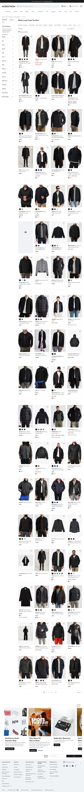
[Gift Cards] (64, 722)
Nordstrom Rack (53, 764)
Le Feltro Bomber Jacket (40, 539)
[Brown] (38, 466)
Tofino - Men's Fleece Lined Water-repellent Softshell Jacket (58, 394)
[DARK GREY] (55, 390)
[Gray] (73, 573)
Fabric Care (4, 80)
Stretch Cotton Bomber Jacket (73, 98)
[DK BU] (55, 59)
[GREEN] (38, 319)
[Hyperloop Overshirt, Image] (58, 560)
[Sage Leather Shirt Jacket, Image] (74, 453)
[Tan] (57, 209)
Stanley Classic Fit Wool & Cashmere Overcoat (25, 97)
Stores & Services (30, 762)
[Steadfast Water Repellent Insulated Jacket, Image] (74, 157)
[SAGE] (59, 573)
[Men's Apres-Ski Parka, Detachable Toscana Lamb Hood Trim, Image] (42, 633)
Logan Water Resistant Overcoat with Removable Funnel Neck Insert (25, 137)
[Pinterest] (67, 766)
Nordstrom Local (30, 781)
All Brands (16, 764)
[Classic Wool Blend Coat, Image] (74, 46)
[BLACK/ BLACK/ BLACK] (20, 429)
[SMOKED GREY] (71, 209)
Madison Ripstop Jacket (58, 96)
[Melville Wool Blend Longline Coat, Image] (74, 377)
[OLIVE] (57, 466)
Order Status (5, 767)
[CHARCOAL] (27, 59)
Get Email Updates (18, 774)
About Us (16, 762)
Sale (71, 11)
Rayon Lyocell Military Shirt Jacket (56, 212)
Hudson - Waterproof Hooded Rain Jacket (41, 174)
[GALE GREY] (73, 610)
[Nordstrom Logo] (8, 6)
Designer (53, 11)
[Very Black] (52, 502)
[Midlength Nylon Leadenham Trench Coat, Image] (58, 267)
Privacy (3, 790)
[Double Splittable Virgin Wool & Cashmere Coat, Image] (42, 341)
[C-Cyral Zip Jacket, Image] (42, 82)
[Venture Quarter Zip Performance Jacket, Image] (25, 525)
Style (3, 64)
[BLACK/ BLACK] (36, 319)
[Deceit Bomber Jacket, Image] (25, 377)
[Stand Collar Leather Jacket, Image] (25, 667)
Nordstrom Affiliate (54, 776)
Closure (4, 76)
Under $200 (31, 25)
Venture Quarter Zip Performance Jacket (25, 541)
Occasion (4, 72)
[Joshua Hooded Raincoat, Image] (58, 157)
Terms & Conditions (25, 790)
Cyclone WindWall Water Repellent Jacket (58, 137)
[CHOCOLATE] (22, 680)
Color (3, 44)
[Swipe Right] (78, 705)
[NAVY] (24, 59)
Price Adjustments (6, 776)
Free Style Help (29, 767)
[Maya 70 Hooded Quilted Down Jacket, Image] (42, 306)
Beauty (27, 11)
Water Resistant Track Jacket (57, 681)
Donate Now (33, 750)
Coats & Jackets (17, 17)
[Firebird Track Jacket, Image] (25, 489)
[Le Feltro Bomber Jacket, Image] (42, 525)
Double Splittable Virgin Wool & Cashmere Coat (40, 355)
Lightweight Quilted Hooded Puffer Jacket (57, 506)
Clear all (11, 19)
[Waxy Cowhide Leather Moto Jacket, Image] (74, 489)
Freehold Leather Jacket (40, 503)
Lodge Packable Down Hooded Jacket (24, 284)
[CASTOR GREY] (62, 573)
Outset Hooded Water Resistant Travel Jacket (74, 577)
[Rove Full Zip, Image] (25, 560)
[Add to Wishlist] (31, 36)
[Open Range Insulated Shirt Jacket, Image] (25, 306)
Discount (4, 84)
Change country (5, 786)
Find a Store (28, 764)
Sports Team (5, 92)
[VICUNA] (22, 59)
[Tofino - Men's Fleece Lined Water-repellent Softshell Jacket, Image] (58, 377)
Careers (15, 767)
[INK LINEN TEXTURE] (22, 539)
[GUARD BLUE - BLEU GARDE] (24, 280)
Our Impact (16, 769)
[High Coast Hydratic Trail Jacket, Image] (42, 597)
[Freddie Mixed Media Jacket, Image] (74, 267)
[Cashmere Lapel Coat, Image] (42, 560)
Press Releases (53, 769)
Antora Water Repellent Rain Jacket (41, 134)
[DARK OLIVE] (38, 170)
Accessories (40, 11)
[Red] (71, 539)
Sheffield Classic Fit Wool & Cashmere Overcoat (25, 63)
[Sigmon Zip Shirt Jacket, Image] (58, 46)
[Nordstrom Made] (15, 722)
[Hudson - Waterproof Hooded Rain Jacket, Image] (42, 157)
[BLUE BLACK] (38, 245)
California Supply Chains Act (36, 790)
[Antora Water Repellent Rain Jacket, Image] (42, 120)
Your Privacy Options (11, 790)
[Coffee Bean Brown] (55, 429)
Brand (3, 48)
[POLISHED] (38, 680)
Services (77, 11)
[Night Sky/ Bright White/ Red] (57, 502)
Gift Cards (57, 744)
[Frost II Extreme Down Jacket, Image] (74, 341)
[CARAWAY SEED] (22, 319)
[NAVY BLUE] (41, 680)
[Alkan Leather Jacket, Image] (25, 453)
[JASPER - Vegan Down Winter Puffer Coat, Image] (58, 453)
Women (15, 11)
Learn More (40, 750)
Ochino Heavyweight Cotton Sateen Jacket (74, 431)
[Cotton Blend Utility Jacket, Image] (58, 232)
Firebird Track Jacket (25, 502)
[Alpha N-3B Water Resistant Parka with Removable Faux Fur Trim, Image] (58, 597)
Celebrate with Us (48, 1)
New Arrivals (39, 25)
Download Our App (69, 762)
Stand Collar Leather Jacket (25, 683)
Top (80, 764)
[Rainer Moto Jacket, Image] (42, 453)
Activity (4, 88)
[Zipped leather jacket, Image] (58, 306)
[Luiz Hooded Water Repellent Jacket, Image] (74, 196)
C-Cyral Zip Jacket (41, 98)
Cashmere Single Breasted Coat (24, 170)
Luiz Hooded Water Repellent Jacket (74, 212)
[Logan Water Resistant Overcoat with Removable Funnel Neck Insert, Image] (25, 120)
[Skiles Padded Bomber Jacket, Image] (74, 120)
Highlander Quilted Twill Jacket (25, 212)
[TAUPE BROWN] (71, 280)
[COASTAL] (71, 59)
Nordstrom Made (9, 748)
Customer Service (6, 762)
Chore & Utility (57, 25)
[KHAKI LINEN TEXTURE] (24, 539)
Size (3, 40)
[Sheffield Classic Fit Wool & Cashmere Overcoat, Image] (25, 46)
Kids (47, 11)
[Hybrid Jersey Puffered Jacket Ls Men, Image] (74, 232)
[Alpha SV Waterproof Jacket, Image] (58, 633)
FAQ (3, 781)
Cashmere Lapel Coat (41, 573)
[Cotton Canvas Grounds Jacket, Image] (25, 341)
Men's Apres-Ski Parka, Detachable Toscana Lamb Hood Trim (41, 648)
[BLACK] (20, 59)
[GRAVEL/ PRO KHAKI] (38, 429)
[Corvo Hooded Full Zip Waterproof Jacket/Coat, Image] (74, 525)
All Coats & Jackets (22, 25)
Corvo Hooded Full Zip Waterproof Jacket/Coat (74, 541)
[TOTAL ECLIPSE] (71, 95)
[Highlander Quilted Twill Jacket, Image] (25, 196)
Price (3, 56)
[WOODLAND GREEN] (55, 133)
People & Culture (18, 772)
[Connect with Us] (75, 766)
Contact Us (4, 764)
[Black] (52, 209)
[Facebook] (73, 766)
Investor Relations (54, 767)
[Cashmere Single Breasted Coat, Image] (25, 157)
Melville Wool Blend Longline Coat (72, 392)
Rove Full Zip (25, 573)
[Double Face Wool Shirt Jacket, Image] (74, 306)
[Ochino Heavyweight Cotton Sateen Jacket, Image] (74, 416)
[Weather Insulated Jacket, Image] (58, 525)
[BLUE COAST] (71, 170)
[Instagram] (64, 766)
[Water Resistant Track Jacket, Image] (58, 667)
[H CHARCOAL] (73, 59)
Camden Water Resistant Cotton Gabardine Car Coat (25, 611)
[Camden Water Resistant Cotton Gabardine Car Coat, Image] (25, 597)
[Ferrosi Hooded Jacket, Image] (42, 416)
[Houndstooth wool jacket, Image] (42, 267)
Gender (3, 36)
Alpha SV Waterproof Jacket (56, 647)
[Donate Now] (39, 722)
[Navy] (55, 502)
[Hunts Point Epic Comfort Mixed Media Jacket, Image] (42, 667)
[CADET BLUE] (57, 573)
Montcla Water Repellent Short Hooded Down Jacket (24, 433)
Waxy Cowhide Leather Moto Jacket (74, 503)
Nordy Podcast (17, 777)
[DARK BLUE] (71, 133)
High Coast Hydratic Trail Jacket (40, 612)
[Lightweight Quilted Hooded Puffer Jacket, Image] (58, 489)
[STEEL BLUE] (57, 245)
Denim (70, 25)
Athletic (45, 25)
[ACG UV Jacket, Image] (42, 377)
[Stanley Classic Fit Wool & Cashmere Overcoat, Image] (25, 82)
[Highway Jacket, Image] (42, 196)
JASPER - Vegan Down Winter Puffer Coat (58, 470)
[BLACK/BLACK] (24, 429)
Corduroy (65, 25)
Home (60, 11)
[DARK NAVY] (41, 610)
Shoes (33, 11)
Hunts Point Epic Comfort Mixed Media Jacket (41, 684)
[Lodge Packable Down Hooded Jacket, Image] (25, 267)
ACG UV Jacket (40, 390)
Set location (5, 34)
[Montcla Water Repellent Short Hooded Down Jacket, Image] (25, 416)
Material (4, 60)
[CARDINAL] (43, 429)
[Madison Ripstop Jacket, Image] (58, 82)
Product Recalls (5, 783)
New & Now (8, 11)
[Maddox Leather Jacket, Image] (58, 416)
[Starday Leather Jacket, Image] (42, 46)
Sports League (5, 96)
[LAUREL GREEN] (38, 610)
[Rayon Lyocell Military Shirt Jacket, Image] (58, 196)
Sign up (74, 756)
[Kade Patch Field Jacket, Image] (74, 667)
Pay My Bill (40, 774)
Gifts (66, 11)
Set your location (24, 31)
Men (21, 11)
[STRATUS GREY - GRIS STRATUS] (22, 280)
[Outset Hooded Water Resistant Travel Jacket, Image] (74, 560)
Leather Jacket (74, 646)
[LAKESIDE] (71, 610)
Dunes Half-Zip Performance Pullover (74, 612)
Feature (4, 68)
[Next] (81, 25)
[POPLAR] (43, 680)
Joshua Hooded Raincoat (58, 170)
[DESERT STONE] (57, 133)
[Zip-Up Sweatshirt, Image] (58, 341)
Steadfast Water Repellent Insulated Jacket (74, 173)
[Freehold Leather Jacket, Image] (42, 489)
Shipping (4, 769)
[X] (70, 766)
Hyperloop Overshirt (58, 575)
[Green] (55, 209)
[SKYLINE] (41, 429)
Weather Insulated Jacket (58, 538)
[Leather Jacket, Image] (74, 633)
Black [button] (3, 22)
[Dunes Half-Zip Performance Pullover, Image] (74, 597)
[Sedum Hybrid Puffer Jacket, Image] (42, 232)
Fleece (74, 25)
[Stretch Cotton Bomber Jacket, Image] (74, 82)
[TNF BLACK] (52, 133)
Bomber (50, 25)
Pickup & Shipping (6, 26)
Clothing (10, 17)
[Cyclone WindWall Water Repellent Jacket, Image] (58, 120)
